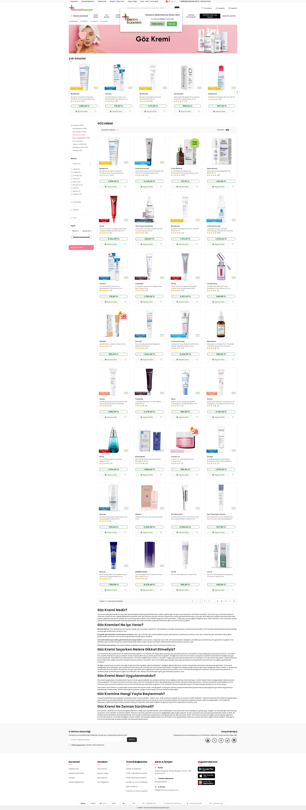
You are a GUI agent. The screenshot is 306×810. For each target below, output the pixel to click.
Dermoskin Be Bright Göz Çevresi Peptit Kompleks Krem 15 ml (186, 98)
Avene (102, 399)
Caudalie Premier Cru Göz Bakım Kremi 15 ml (148, 403)
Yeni (74, 218)
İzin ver (172, 24)
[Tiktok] (227, 742)
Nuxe (173, 399)
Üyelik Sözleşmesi (133, 769)
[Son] (233, 601)
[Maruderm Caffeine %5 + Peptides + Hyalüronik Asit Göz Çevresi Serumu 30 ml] (221, 324)
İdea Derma (212, 169)
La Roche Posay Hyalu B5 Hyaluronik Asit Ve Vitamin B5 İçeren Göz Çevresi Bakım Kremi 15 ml (149, 172)
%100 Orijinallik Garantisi (136, 773)
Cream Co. (175, 457)
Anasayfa (74, 1)
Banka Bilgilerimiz (87, 1)
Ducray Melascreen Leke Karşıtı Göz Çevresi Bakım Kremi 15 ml (113, 518)
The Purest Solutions (144, 226)
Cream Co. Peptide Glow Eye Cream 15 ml (182, 460)
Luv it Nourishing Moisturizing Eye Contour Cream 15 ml (220, 576)
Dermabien (140, 457)
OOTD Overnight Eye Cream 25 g (184, 575)
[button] (149, 117)
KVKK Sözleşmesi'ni (78, 745)
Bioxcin (102, 572)
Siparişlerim (102, 777)
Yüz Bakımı (94, 21)
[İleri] (229, 601)
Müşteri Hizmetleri (76, 773)
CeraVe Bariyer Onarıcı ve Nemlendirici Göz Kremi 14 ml (116, 98)
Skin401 (102, 341)
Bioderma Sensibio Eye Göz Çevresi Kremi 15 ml (150, 98)
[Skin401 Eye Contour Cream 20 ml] (113, 324)
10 (221, 601)
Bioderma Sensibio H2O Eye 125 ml (221, 97)
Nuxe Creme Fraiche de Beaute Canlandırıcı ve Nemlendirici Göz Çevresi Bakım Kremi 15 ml (184, 403)
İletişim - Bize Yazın (117, 1)
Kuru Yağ (78, 141)
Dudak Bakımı (80, 128)
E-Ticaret (145, 808)
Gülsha (138, 514)
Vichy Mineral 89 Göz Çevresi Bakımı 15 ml (110, 460)
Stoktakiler (77, 202)
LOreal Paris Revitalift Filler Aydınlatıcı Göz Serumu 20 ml (218, 287)
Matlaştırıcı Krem (80, 147)
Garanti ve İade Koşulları (137, 791)
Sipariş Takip (102, 773)
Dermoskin (178, 94)
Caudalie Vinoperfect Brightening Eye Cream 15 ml (148, 287)
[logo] (81, 8)
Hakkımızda (102, 1)
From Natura (176, 169)
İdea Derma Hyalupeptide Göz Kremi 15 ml (219, 172)
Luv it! (209, 572)
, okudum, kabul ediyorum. (88, 745)
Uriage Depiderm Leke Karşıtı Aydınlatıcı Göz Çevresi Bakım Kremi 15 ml (219, 460)
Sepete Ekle (83, 111)
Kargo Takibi (132, 1)
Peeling (77, 150)
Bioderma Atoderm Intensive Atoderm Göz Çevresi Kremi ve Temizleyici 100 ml (83, 98)
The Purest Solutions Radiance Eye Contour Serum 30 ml (148, 230)
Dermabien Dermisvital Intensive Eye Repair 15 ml (148, 460)
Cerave (108, 94)
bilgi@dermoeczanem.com (166, 790)
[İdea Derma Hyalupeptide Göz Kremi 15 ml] (221, 151)
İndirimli (76, 210)
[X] (214, 742)
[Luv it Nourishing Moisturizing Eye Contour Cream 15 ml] (221, 555)
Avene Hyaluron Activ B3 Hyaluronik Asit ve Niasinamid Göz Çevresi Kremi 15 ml (113, 403)
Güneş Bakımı (118, 16)
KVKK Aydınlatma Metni (136, 777)
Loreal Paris (212, 284)
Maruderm (211, 341)
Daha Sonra (157, 24)
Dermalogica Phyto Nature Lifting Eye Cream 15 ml (148, 576)
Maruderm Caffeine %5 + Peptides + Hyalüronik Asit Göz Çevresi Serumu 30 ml (220, 345)
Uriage (210, 457)
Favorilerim (102, 769)
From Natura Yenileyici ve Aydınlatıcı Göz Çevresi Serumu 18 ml (184, 172)
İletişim (72, 777)
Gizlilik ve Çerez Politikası (137, 782)
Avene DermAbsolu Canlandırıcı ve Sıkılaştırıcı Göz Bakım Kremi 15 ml (220, 403)
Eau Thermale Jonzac (216, 514)
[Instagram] (234, 742)
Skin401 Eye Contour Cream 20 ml (112, 344)
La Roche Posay (142, 169)
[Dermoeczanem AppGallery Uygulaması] (210, 782)
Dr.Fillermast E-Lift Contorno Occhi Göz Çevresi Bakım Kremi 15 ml (185, 518)
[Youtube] (207, 742)
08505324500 (161, 782)
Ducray (138, 341)
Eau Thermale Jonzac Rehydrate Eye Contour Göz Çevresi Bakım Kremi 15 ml (220, 518)
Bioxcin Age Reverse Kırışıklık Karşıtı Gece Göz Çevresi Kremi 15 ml (113, 576)
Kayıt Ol (132, 740)
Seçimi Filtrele (77, 247)
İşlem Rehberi (132, 786)
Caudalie (139, 284)
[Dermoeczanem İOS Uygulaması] (210, 775)
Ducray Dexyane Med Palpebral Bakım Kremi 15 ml (147, 345)
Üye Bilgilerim (103, 782)
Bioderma (75, 94)
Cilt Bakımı (106, 16)
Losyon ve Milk (80, 144)
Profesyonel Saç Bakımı (210, 16)
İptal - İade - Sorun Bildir (149, 1)
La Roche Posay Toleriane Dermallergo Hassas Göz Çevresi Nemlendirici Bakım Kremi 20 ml (220, 230)
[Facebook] (221, 742)
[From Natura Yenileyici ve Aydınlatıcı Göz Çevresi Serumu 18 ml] (185, 151)
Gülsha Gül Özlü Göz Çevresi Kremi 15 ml (149, 518)
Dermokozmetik (228, 16)
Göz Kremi (79, 135)
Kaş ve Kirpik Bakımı (81, 138)
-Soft (139, 808)
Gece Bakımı (79, 132)
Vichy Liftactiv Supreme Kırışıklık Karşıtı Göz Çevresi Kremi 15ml (184, 287)
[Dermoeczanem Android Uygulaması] (210, 769)
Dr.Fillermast (176, 514)
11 (225, 601)
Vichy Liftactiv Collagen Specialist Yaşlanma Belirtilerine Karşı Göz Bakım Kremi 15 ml (112, 230)
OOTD (173, 572)
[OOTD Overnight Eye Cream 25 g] (185, 555)
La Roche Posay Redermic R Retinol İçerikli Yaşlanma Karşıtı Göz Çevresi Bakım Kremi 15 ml (184, 345)
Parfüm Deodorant (191, 16)
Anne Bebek (95, 16)
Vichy (101, 226)
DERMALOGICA (141, 572)
